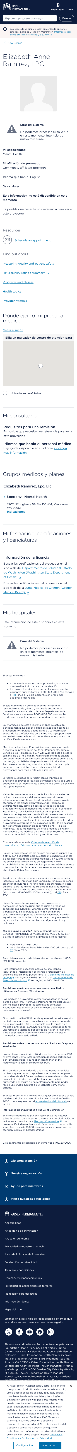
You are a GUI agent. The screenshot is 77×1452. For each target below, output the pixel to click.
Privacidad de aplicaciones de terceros (28, 1285)
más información (15, 452)
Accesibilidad (13, 1222)
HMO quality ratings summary (24, 273)
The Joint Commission (46, 1121)
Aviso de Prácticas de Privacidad (25, 1254)
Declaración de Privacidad (37, 1438)
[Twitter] (8, 1332)
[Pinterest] (39, 1332)
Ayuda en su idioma (17, 1238)
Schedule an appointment (33, 240)
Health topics (12, 291)
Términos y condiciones (19, 1270)
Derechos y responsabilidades (23, 1278)
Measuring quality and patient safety (28, 263)
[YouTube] (29, 1332)
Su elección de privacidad (21, 1262)
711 (14, 695)
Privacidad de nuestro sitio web (24, 1246)
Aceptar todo (50, 1445)
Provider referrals (15, 300)
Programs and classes (18, 282)
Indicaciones (16, 511)
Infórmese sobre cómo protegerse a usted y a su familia (40, 33)
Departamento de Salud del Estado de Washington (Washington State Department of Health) (37, 572)
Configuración (24, 1445)
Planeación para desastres (21, 1293)
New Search (15, 43)
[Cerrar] (71, 1386)
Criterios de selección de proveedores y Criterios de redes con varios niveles (32, 843)
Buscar (66, 18)
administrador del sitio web (51, 1101)
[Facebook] (18, 1332)
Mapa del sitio (13, 1309)
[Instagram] (49, 1332)
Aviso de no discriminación (21, 1230)
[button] (40, 365)
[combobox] (30, 18)
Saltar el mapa (13, 330)
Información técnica (17, 1301)
